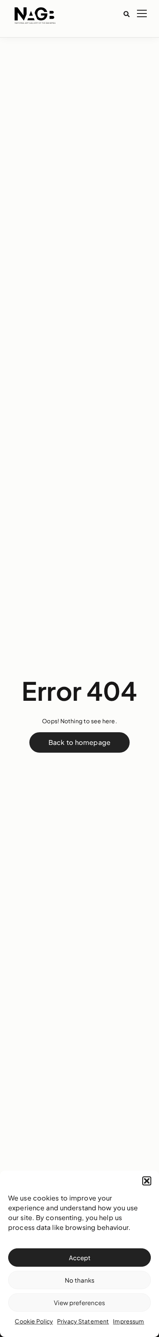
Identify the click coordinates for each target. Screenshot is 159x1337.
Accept (80, 1257)
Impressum (128, 1321)
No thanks (80, 1280)
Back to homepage (79, 742)
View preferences (79, 1302)
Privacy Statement (83, 1321)
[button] (147, 1181)
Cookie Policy (34, 1321)
